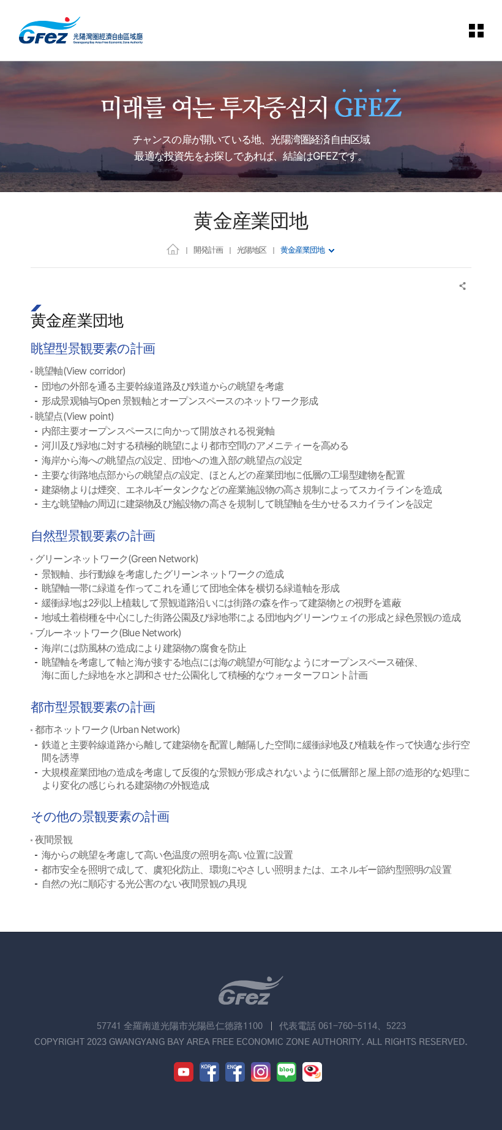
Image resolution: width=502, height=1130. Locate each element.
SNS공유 (463, 286)
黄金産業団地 (302, 250)
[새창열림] (183, 1072)
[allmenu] (477, 30)
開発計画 (208, 250)
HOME (173, 249)
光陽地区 (251, 250)
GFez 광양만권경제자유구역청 (80, 30)
